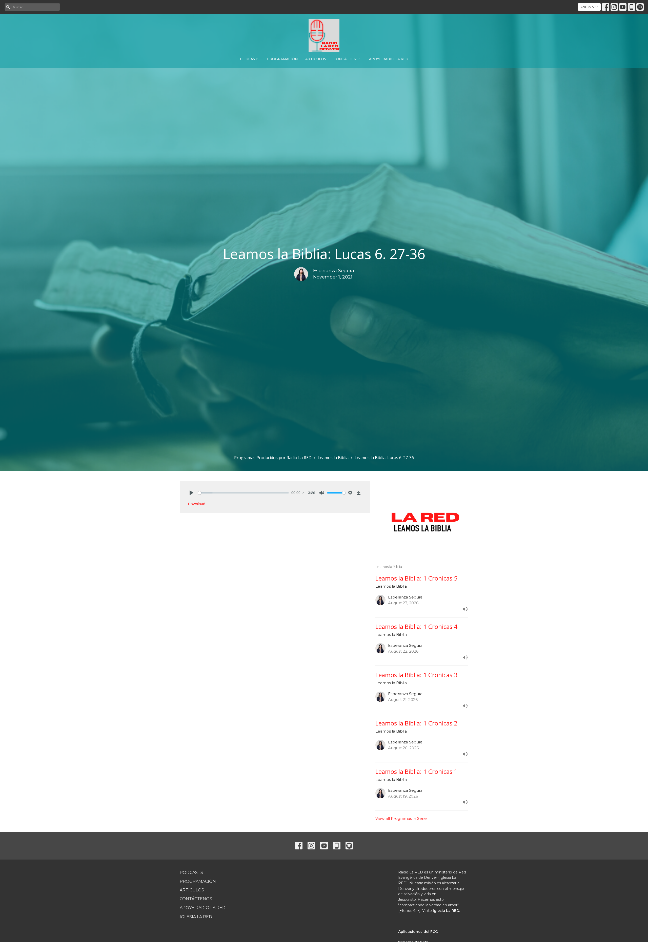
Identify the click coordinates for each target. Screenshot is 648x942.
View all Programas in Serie (401, 818)
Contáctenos (347, 58)
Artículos (315, 58)
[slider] (243, 492)
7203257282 (589, 7)
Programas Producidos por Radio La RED (273, 457)
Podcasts (249, 58)
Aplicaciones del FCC (418, 931)
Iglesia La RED (196, 916)
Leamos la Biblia (333, 457)
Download (196, 503)
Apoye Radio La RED (388, 58)
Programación (282, 58)
